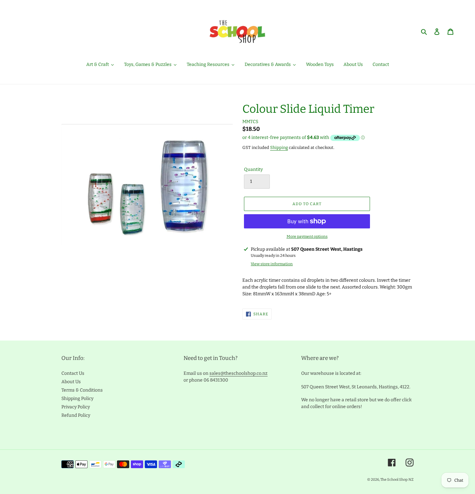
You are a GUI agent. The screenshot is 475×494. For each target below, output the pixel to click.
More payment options (307, 236)
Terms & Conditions (82, 390)
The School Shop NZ (397, 480)
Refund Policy (75, 415)
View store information (272, 264)
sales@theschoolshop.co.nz (238, 373)
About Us (71, 381)
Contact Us (72, 373)
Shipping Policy (77, 398)
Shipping (279, 147)
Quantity (253, 169)
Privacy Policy (75, 407)
